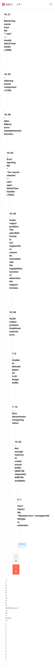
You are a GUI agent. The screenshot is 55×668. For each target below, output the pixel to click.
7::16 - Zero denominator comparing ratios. (19, 415)
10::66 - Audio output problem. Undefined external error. (15, 323)
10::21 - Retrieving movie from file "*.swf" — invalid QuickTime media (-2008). (10, 32)
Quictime (22, 544)
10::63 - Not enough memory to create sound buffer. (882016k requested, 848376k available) (20, 461)
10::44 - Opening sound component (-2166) (10, 82)
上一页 (16, 558)
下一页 (16, 569)
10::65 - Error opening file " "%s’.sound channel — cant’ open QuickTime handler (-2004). (13, 173)
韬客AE (6, 582)
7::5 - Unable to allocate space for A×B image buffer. (16, 368)
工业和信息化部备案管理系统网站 (6, 641)
